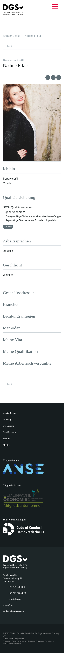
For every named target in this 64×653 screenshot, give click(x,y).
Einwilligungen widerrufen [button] (12, 643)
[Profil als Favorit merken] (47, 77)
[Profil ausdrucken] (53, 77)
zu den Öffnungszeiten (13, 611)
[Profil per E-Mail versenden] (58, 77)
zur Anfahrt (8, 605)
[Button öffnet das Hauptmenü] (55, 6)
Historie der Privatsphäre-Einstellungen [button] (40, 641)
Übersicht (10, 46)
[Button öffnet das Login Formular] (42, 6)
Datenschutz (8, 639)
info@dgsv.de (15, 599)
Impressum (19, 639)
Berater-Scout (11, 35)
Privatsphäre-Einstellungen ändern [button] (14, 641)
